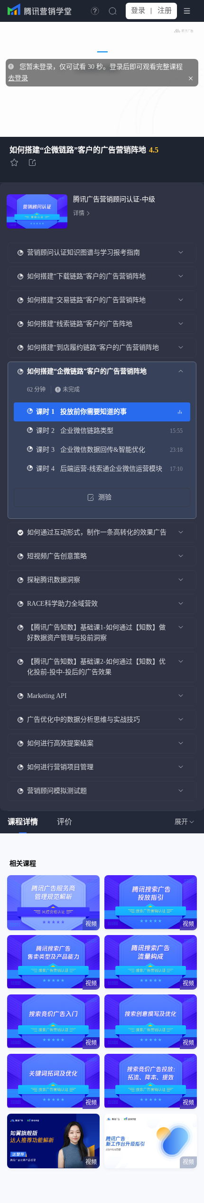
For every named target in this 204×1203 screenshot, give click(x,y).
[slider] (102, 110)
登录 (138, 10)
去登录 (18, 78)
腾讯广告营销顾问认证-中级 (114, 199)
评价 (64, 822)
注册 (165, 10)
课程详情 (23, 822)
